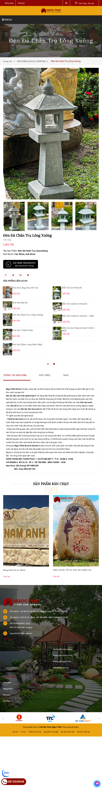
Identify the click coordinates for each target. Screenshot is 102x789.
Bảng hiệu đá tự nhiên (14, 570)
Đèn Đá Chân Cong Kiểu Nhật (27, 344)
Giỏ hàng (7, 701)
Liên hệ (15, 732)
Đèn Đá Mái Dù (19, 302)
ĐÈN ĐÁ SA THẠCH (71, 287)
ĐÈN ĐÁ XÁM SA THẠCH (74, 303)
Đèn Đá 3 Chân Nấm (22, 330)
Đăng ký (6, 695)
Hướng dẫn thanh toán (62, 655)
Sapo (76, 727)
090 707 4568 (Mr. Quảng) (21, 627)
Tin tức (23, 732)
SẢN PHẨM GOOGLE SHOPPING (31, 61)
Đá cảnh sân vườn (68, 732)
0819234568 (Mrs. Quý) (20, 623)
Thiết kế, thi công (34, 732)
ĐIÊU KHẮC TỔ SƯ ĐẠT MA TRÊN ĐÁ (72, 570)
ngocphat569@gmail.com (21, 633)
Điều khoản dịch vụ (61, 668)
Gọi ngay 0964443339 (24, 264)
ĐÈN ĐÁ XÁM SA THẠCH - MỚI (78, 316)
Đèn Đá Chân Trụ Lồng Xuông (27, 314)
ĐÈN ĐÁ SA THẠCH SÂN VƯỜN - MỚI (78, 329)
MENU (8, 19)
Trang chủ (8, 61)
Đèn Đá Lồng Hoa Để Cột (25, 287)
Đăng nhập (7, 689)
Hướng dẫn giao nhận (62, 661)
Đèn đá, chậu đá (83, 732)
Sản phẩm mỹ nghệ (51, 732)
